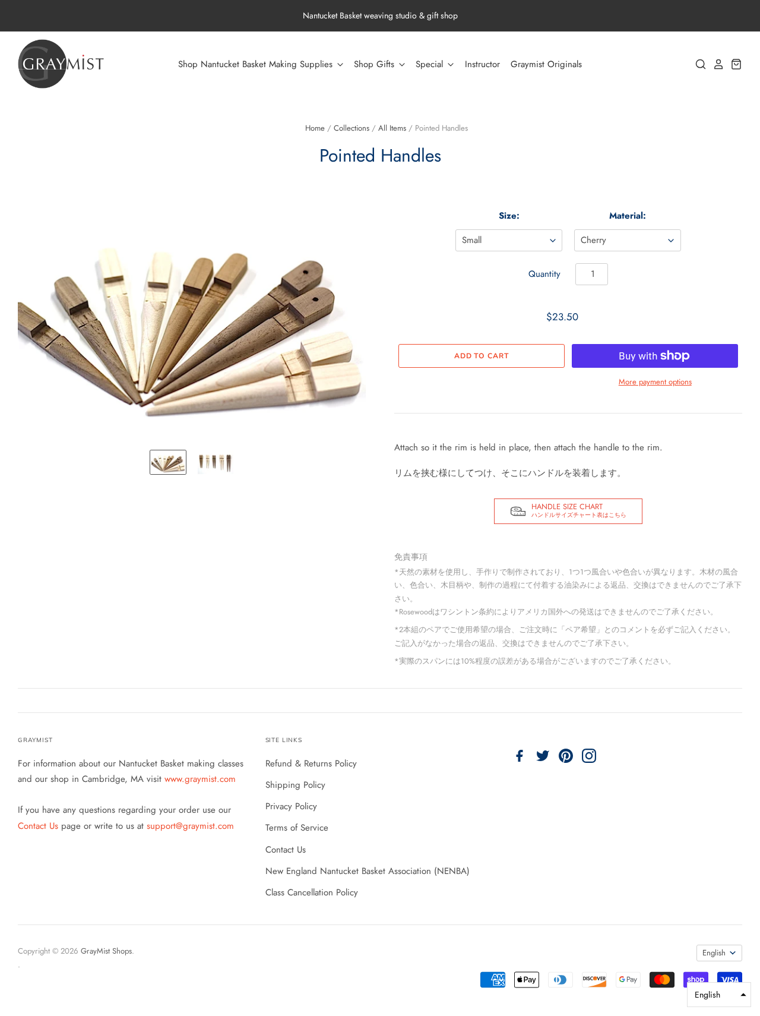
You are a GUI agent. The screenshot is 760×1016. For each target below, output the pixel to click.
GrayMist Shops (106, 951)
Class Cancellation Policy (311, 892)
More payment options (655, 381)
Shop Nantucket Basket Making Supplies (256, 64)
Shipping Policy (295, 784)
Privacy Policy (291, 806)
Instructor (482, 64)
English (714, 952)
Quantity (544, 273)
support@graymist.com (190, 825)
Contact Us (39, 825)
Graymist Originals (546, 64)
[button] (719, 994)
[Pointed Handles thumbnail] (168, 462)
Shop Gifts (375, 64)
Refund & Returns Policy (311, 763)
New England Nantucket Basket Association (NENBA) (367, 871)
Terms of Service (296, 827)
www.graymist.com (200, 778)
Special (431, 64)
